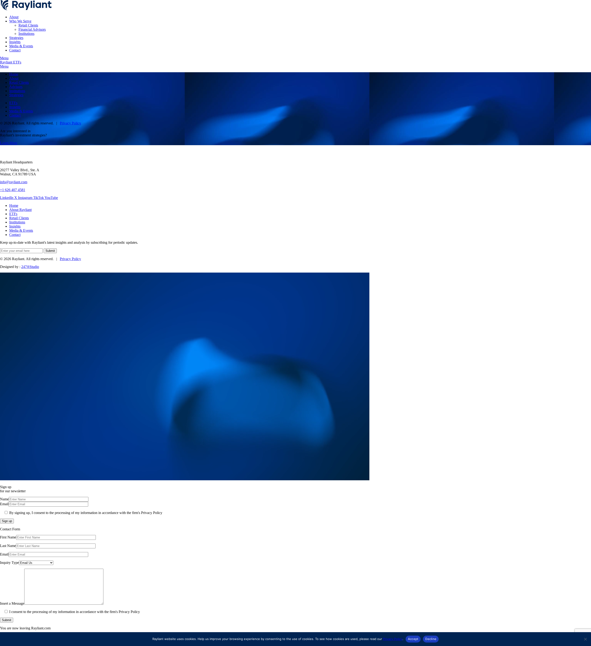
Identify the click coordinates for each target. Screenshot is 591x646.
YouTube (51, 198)
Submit (6, 620)
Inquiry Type (9, 563)
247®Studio (30, 267)
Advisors (15, 87)
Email (4, 504)
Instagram (25, 198)
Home (13, 74)
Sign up (7, 521)
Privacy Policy (70, 123)
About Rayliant (20, 210)
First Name (8, 537)
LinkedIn (7, 198)
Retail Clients (28, 25)
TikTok (39, 198)
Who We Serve (20, 21)
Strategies (16, 38)
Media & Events (21, 46)
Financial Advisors (32, 29)
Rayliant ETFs (10, 62)
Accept (413, 639)
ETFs (13, 103)
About (13, 17)
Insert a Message (12, 603)
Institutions (26, 34)
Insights (15, 42)
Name (4, 499)
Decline (430, 639)
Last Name (8, 546)
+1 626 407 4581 (12, 190)
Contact (15, 50)
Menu (4, 58)
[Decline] (585, 639)
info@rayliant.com (13, 182)
